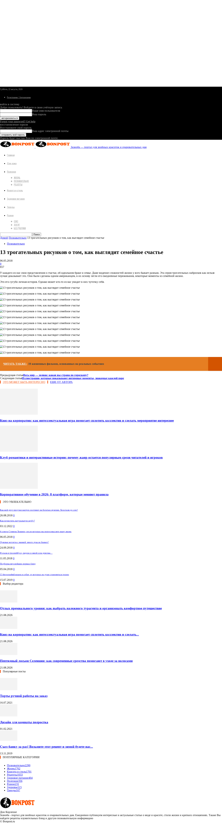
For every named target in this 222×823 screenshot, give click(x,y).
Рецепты (18, 184)
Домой (4, 237)
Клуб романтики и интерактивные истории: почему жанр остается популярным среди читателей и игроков (81, 457)
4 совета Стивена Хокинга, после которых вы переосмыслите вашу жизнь (35, 531)
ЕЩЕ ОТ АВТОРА (61, 382)
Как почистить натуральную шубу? (17, 520)
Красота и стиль (15, 190)
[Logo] (17, 147)
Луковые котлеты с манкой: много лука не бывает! (24, 542)
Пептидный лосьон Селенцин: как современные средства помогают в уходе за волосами (66, 661)
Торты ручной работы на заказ (24, 696)
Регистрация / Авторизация (19, 97)
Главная (11, 155)
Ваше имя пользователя (46, 110)
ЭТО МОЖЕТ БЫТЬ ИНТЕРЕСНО (24, 382)
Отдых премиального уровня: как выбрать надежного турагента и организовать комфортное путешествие (81, 608)
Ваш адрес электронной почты (50, 131)
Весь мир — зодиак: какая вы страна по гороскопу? (55, 375)
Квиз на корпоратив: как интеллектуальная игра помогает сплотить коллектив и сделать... (69, 634)
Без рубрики (20, 228)
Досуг (17, 224)
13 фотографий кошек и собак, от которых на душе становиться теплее (34, 574)
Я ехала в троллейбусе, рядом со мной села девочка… (26, 553)
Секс (16, 221)
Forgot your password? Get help (17, 121)
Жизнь (17, 177)
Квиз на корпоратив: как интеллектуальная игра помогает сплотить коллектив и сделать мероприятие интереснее (87, 420)
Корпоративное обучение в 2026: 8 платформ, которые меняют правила (54, 494)
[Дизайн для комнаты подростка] (8, 715)
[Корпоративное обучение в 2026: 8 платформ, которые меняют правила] (19, 487)
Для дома (11, 163)
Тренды (11, 207)
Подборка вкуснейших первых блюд (18, 563)
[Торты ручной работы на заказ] (8, 689)
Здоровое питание (16, 198)
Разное (10, 215)
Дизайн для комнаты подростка (24, 722)
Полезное (11, 171)
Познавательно (21, 181)
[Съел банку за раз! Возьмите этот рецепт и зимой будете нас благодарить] (8, 739)
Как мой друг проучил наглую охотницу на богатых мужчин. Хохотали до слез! (39, 510)
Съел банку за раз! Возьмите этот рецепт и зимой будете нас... (46, 746)
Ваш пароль (39, 114)
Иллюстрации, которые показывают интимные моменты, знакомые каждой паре (73, 378)
